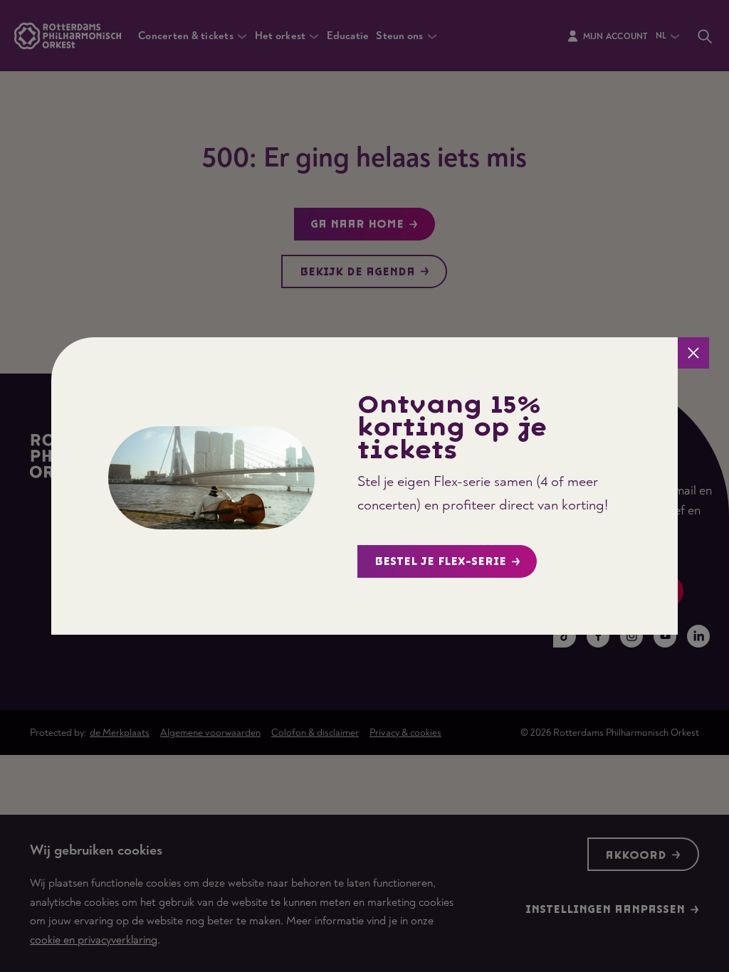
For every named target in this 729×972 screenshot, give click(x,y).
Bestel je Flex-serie (440, 561)
